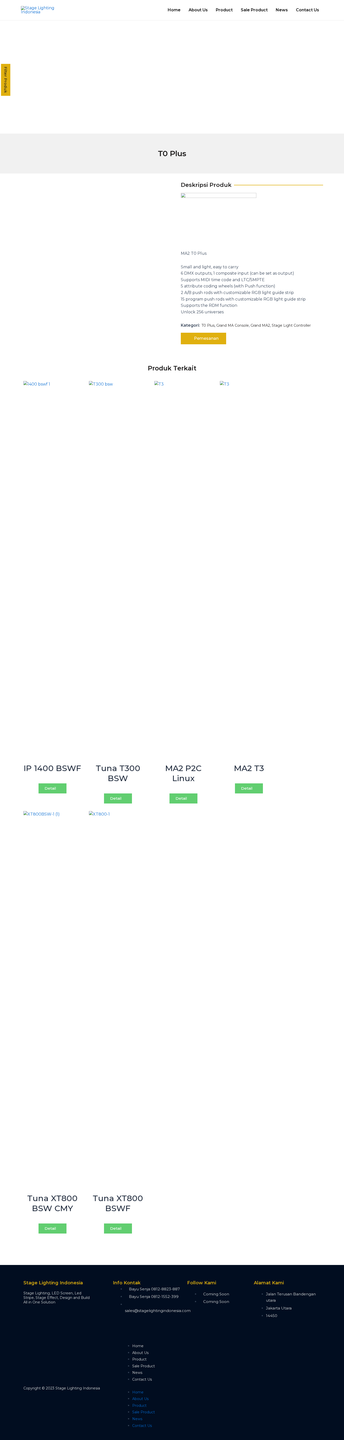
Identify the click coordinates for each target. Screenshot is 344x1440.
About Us (198, 10)
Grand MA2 (260, 325)
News (282, 10)
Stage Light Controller (291, 325)
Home (174, 10)
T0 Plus (208, 325)
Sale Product (254, 10)
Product (224, 10)
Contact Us (307, 10)
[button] (203, 338)
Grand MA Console (232, 325)
